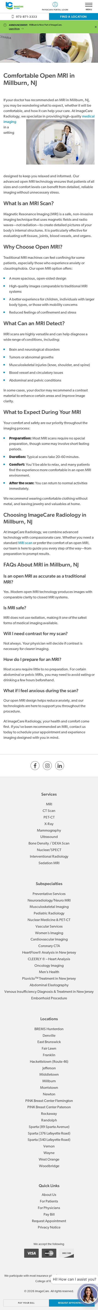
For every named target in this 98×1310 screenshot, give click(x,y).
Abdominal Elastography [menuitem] (49, 985)
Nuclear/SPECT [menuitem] (49, 850)
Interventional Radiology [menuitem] (49, 857)
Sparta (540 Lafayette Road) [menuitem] (49, 1140)
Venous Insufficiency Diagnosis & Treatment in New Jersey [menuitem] (49, 992)
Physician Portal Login (55, 9)
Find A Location (73, 16)
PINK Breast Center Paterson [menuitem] (49, 1107)
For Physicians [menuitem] (49, 1208)
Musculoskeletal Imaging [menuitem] (49, 907)
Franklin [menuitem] (49, 1055)
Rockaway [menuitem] (49, 1114)
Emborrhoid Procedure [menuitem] (49, 998)
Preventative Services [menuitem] (49, 894)
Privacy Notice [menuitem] (49, 1227)
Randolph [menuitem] (49, 1120)
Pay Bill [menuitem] (49, 1214)
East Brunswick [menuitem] (49, 1042)
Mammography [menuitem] (49, 831)
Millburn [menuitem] (49, 1081)
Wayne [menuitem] (49, 1153)
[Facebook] (35, 765)
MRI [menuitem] (49, 804)
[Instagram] (47, 765)
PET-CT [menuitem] (49, 817)
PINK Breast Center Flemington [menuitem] (49, 1101)
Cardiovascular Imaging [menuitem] (49, 939)
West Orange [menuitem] (49, 1159)
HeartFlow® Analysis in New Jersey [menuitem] (49, 953)
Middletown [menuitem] (49, 1075)
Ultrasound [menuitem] (49, 837)
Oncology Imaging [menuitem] (49, 966)
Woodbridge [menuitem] (49, 1166)
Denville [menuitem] (49, 1036)
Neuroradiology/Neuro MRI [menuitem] (49, 900)
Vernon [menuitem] (49, 1146)
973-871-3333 (26, 16)
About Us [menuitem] (49, 1195)
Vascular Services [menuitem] (49, 927)
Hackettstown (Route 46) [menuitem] (49, 1062)
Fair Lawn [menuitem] (49, 1049)
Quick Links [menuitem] (49, 1185)
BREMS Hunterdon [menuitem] (49, 1029)
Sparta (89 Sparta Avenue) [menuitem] (49, 1127)
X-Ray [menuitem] (49, 824)
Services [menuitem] (49, 794)
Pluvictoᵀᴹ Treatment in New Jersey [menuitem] (49, 979)
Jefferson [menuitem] (49, 1068)
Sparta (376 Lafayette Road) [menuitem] (49, 1133)
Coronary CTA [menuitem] (49, 946)
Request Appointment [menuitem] (49, 1221)
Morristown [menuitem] (49, 1088)
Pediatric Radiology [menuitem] (49, 913)
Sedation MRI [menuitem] (49, 863)
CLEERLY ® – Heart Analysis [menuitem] (49, 959)
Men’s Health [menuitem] (49, 972)
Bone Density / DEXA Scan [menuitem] (49, 843)
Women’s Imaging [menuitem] (49, 933)
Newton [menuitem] (49, 1094)
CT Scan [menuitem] (49, 811)
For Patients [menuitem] (49, 1201)
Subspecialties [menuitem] (49, 883)
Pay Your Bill (26, 1303)
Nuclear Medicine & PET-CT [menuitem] (49, 920)
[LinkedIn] (59, 765)
